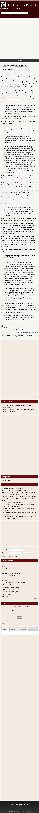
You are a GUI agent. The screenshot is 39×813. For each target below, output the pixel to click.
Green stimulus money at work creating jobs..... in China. (19, 512)
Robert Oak (12, 74)
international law (23, 330)
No (13, 613)
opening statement (7, 123)
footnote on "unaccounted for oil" (13, 573)
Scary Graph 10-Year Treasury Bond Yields (15, 492)
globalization (5, 328)
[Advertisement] (19, 38)
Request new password (9, 556)
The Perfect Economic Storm (11, 494)
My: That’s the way (9, 585)
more (35, 599)
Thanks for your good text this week (14, 582)
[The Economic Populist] (3, 6)
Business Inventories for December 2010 (14, 496)
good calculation (8, 564)
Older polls (5, 622)
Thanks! (5, 568)
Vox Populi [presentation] (23, 629)
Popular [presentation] (5, 629)
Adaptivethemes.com (26, 811)
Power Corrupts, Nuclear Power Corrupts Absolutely (18, 508)
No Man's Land (21, 187)
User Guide (6, 480)
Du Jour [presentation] (13, 629)
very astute (6, 571)
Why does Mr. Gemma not (11, 587)
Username (5, 549)
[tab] (6, 629)
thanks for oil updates (10, 575)
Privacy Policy (19, 806)
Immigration (7, 594)
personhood (13, 330)
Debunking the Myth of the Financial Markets (15, 498)
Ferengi (16, 233)
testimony (16, 116)
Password (5, 553)
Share (29, 332)
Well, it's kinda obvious (10, 578)
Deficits (5, 596)
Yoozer (5, 580)
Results (4, 623)
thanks (5, 566)
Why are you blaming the (10, 592)
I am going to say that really (11, 589)
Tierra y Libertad (7, 502)
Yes (13, 610)
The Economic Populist (22, 5)
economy (13, 328)
